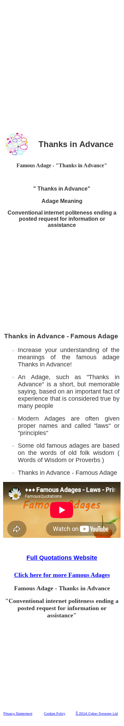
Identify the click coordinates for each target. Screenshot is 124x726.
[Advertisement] (62, 64)
